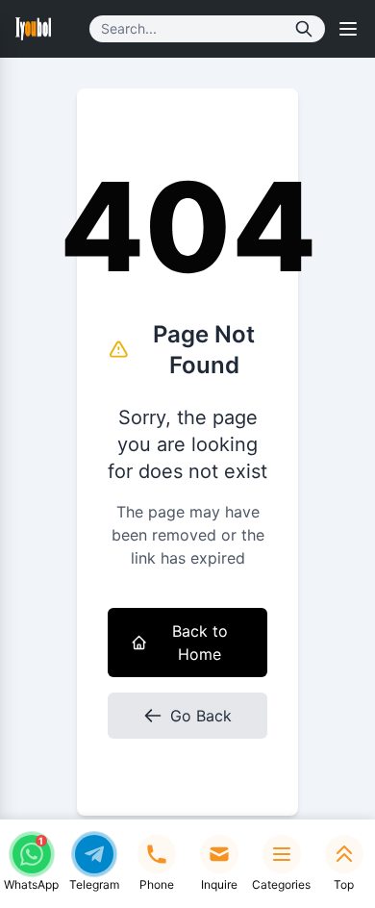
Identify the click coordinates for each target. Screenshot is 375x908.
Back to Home (200, 642)
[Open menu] (348, 28)
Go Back (201, 715)
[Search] (303, 29)
